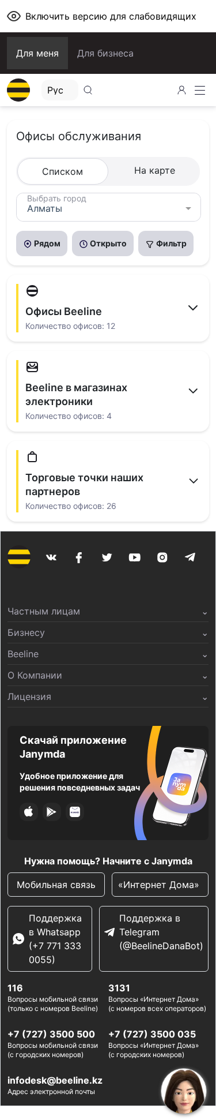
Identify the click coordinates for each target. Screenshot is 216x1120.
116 (15, 988)
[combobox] (108, 207)
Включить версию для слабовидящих (110, 16)
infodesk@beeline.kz (55, 1080)
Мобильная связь (56, 884)
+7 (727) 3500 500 (51, 1034)
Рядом (46, 243)
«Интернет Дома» (160, 884)
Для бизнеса (105, 53)
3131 (119, 988)
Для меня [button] (37, 53)
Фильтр (170, 243)
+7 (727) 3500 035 (152, 1034)
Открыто (107, 243)
